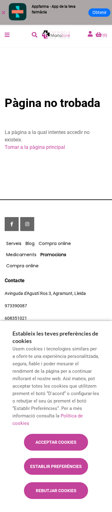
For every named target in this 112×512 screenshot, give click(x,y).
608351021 (16, 318)
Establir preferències (56, 466)
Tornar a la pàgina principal (35, 147)
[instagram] (27, 224)
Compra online (55, 243)
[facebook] (12, 224)
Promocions (53, 255)
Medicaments (21, 255)
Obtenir (99, 12)
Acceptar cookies (56, 442)
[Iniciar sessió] (91, 34)
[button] (7, 35)
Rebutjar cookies (56, 490)
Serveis (13, 243)
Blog (30, 243)
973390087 (16, 305)
